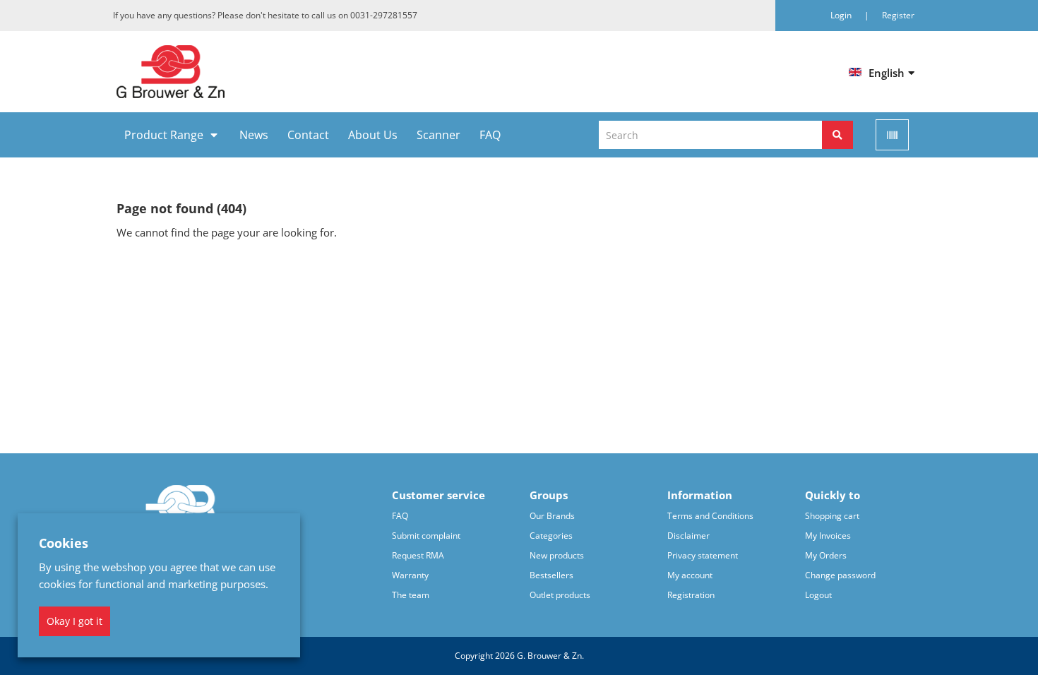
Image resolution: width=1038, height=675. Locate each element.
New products (557, 555)
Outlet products (560, 595)
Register (898, 15)
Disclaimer (688, 536)
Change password (840, 575)
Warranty (410, 575)
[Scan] (892, 134)
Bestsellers (551, 575)
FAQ (490, 135)
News (253, 135)
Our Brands (552, 516)
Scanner (438, 135)
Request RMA (418, 555)
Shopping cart (832, 516)
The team (410, 595)
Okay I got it (74, 621)
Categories (551, 536)
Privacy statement (702, 555)
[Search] (837, 135)
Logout (818, 595)
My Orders (826, 555)
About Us (373, 135)
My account (689, 575)
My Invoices (828, 536)
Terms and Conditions (710, 516)
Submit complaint (426, 536)
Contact (308, 135)
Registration (691, 595)
